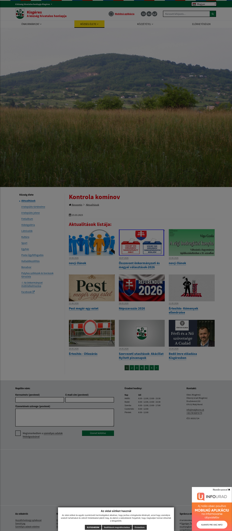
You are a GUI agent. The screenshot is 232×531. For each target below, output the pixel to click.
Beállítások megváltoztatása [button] (117, 527)
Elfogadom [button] (93, 527)
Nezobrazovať (220, 489)
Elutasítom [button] (140, 527)
